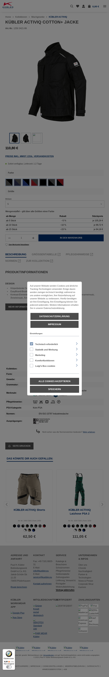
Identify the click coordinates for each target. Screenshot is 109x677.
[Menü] (13, 650)
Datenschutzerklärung (54, 316)
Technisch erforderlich (46, 344)
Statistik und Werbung (46, 350)
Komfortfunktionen (44, 360)
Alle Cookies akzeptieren (54, 381)
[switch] (9, 667)
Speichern (54, 389)
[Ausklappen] (77, 343)
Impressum (54, 324)
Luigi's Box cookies (45, 366)
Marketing (40, 355)
